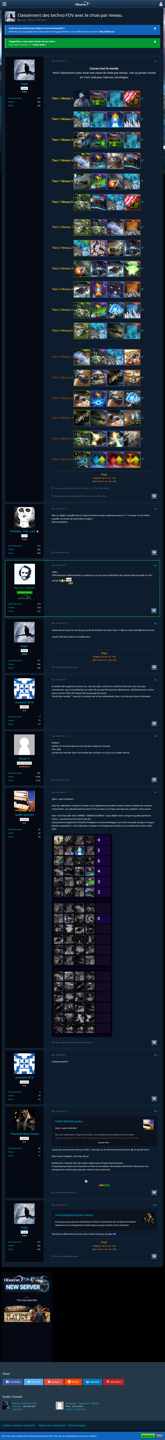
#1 (155, 61)
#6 (155, 736)
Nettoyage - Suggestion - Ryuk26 (82, 1403)
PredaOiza (16, 1406)
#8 (155, 1055)
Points (11, 102)
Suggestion (17, 1409)
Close (159, 1436)
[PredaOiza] (6, 1406)
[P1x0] (59, 1406)
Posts (11, 105)
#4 (155, 623)
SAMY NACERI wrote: (69, 1121)
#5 (155, 680)
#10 (155, 1205)
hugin (23, 20)
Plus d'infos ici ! (107, 31)
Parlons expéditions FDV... (25, 1403)
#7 (155, 792)
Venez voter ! (39, 44)
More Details (148, 1436)
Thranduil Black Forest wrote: (74, 1215)
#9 (155, 1111)
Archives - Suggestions (75, 1409)
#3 (155, 565)
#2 (155, 508)
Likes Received (14, 98)
